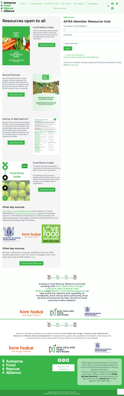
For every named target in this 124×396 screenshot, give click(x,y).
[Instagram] (112, 8)
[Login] (108, 6)
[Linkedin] (117, 3)
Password (68, 35)
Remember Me (71, 43)
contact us (73, 65)
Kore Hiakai (7, 211)
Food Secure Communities (26, 213)
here (33, 257)
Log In (67, 48)
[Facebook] (112, 3)
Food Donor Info (52, 3)
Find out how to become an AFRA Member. (81, 57)
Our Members (36, 3)
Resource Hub (60, 8)
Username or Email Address (75, 26)
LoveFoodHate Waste (22, 211)
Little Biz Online (75, 394)
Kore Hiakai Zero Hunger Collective (76, 333)
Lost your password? (75, 55)
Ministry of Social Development (68, 291)
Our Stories (66, 3)
